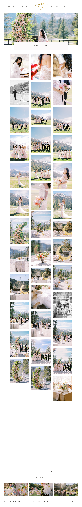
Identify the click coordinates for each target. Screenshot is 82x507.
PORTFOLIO (28, 6)
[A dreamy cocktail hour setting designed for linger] (72, 489)
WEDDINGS (41, 47)
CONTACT (71, 6)
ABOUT (14, 6)
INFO (52, 6)
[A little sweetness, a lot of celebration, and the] (60, 489)
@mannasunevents (41, 479)
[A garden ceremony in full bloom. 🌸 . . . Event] (35, 489)
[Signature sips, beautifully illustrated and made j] (47, 489)
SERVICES (20, 6)
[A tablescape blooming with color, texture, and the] (10, 489)
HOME (8, 6)
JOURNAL (58, 6)
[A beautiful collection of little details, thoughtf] (22, 489)
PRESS (64, 6)
